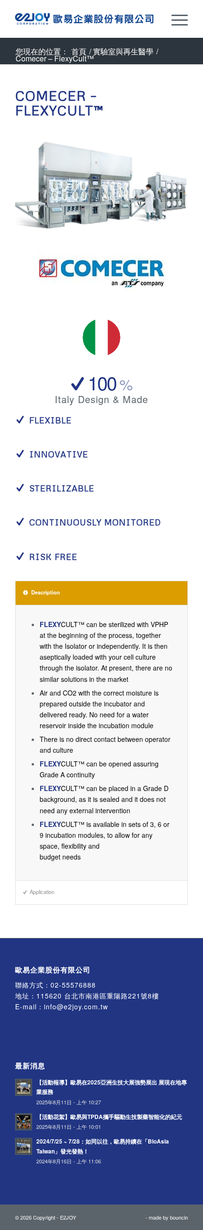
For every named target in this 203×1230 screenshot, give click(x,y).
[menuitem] (175, 19)
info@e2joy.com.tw (76, 1006)
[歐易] (84, 19)
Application (42, 891)
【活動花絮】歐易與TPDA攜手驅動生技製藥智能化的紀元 (109, 1117)
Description (45, 592)
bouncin (179, 1217)
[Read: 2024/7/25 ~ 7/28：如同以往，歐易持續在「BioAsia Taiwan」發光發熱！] (23, 1146)
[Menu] (175, 19)
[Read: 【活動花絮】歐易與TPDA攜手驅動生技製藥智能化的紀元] (23, 1121)
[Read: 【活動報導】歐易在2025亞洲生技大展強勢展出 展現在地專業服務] (23, 1087)
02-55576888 (73, 984)
